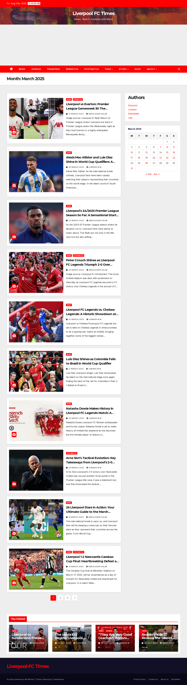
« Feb (149, 174)
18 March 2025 (76, 517)
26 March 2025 (77, 167)
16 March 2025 (76, 567)
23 (174, 157)
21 (160, 157)
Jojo (130, 117)
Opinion (36, 69)
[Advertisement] (93, 45)
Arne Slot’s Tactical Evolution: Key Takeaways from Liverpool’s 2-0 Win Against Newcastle (91, 462)
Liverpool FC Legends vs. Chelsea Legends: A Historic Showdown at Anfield (91, 314)
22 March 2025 (77, 270)
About (151, 69)
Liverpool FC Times (93, 13)
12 (146, 152)
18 (139, 157)
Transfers (53, 69)
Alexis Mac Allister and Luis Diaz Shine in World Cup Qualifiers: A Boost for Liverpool (89, 162)
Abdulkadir (133, 113)
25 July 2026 (21, 643)
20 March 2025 (77, 418)
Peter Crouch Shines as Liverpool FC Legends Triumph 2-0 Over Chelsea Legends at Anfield (90, 264)
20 (154, 157)
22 (167, 157)
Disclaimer (175, 679)
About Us (165, 679)
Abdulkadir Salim (97, 114)
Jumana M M (95, 167)
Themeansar (58, 679)
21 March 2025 (76, 369)
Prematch (72, 69)
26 (146, 163)
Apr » (156, 174)
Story (123, 69)
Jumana (132, 109)
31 (132, 168)
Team (108, 69)
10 (132, 152)
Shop (138, 69)
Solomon (132, 105)
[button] (179, 69)
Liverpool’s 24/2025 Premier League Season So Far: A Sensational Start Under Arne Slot (92, 215)
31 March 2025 (76, 114)
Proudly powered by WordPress (20, 679)
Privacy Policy (140, 679)
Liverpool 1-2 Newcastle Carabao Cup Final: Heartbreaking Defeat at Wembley (92, 561)
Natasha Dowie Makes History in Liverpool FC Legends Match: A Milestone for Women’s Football (89, 413)
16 (174, 152)
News (22, 69)
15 (167, 152)
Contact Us (153, 679)
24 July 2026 (151, 643)
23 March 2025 (77, 220)
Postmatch (91, 69)
